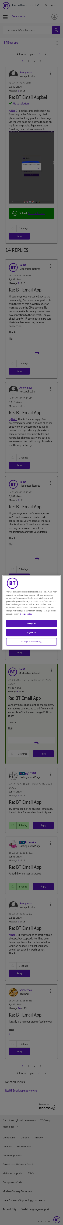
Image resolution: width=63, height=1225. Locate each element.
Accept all (31, 623)
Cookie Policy (26, 614)
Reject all (31, 632)
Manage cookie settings (32, 642)
